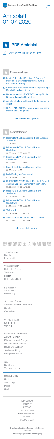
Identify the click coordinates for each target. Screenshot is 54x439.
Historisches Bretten (13, 279)
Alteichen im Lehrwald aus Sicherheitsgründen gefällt (27, 102)
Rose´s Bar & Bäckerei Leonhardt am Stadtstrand (23, 192)
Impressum (27, 401)
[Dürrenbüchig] (24, 244)
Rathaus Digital (11, 376)
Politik (7, 386)
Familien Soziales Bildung (10, 291)
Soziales (8, 308)
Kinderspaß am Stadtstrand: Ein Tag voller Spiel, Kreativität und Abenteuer (28, 89)
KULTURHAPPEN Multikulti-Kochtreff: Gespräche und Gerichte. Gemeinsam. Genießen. (28, 182)
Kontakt (27, 404)
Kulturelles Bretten (12, 269)
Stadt (6, 389)
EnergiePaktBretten (13, 354)
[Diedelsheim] (19, 244)
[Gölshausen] (29, 244)
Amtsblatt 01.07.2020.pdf (25, 53)
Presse (27, 407)
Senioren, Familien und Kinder (18, 305)
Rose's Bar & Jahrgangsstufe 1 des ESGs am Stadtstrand (27, 139)
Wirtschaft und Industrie (15, 344)
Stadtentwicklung (12, 350)
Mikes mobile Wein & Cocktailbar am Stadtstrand (23, 149)
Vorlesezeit (11, 210)
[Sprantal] (49, 244)
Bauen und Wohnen (13, 347)
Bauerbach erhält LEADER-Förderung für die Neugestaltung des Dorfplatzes (27, 96)
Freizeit (7, 276)
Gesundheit (9, 312)
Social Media (27, 420)
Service (7, 379)
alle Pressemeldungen (25, 119)
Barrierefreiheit (27, 414)
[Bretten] (5, 244)
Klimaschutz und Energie (16, 340)
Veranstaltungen (11, 266)
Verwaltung (9, 383)
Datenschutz (27, 410)
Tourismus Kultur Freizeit (11, 255)
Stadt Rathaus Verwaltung (12, 365)
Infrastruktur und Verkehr (15, 334)
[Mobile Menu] (48, 5)
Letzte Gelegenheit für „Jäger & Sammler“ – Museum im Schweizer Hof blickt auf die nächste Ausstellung (26, 81)
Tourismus (9, 273)
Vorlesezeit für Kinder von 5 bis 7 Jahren (25, 218)
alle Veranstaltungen (25, 228)
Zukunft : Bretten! (12, 337)
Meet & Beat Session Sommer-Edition (23, 167)
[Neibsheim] (34, 244)
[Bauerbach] (10, 244)
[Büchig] (15, 244)
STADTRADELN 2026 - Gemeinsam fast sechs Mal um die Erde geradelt (27, 109)
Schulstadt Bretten (12, 301)
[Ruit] (44, 244)
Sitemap (27, 417)
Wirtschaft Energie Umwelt (11, 323)
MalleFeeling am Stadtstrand (19, 174)
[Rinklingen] (39, 244)
